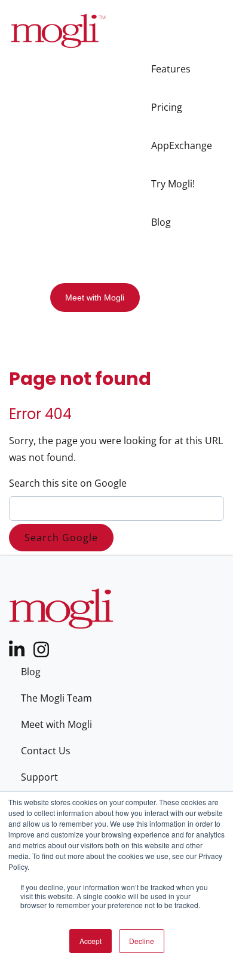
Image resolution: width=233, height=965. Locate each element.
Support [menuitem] (39, 777)
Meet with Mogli (94, 297)
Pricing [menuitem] (166, 107)
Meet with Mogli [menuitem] (56, 724)
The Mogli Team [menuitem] (56, 698)
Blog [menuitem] (161, 222)
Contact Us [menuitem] (45, 750)
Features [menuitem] (171, 68)
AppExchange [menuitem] (181, 145)
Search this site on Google (68, 483)
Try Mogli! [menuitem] (173, 183)
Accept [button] (90, 941)
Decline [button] (141, 941)
